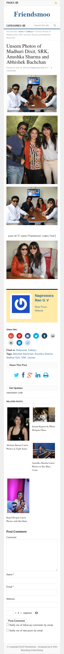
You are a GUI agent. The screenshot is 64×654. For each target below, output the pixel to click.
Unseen (31, 357)
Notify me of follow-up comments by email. (31, 625)
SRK (23, 357)
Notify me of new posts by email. (26, 630)
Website (39, 310)
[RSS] (55, 2)
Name (10, 574)
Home (21, 31)
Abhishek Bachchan (23, 354)
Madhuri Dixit (13, 357)
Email (10, 586)
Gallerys (29, 31)
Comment (11, 537)
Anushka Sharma (43, 354)
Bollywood (21, 350)
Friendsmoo (30, 647)
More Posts (41, 307)
